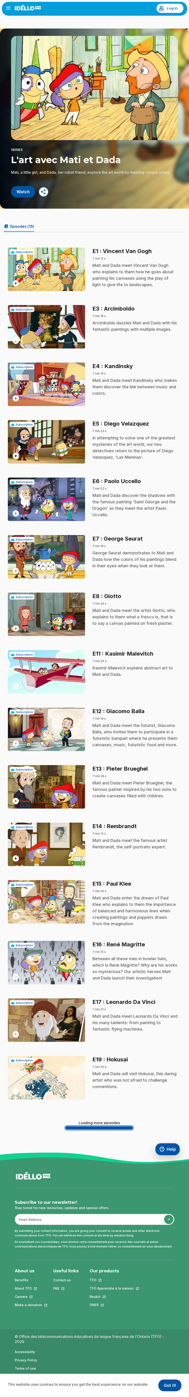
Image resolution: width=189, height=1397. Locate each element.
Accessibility (25, 1352)
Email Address (28, 1222)
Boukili (112, 1297)
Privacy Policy (26, 1360)
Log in (172, 8)
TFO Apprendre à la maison (112, 1288)
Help (169, 1150)
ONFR (112, 1305)
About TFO (28, 1288)
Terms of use (25, 1368)
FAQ (66, 1288)
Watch (23, 191)
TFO (112, 1280)
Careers (28, 1297)
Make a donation (28, 1305)
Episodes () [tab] (19, 226)
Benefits (21, 1280)
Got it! (170, 1385)
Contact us (62, 1280)
